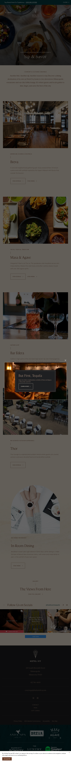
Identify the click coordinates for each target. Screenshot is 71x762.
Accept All (7, 759)
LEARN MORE (25, 386)
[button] (65, 360)
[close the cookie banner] (69, 753)
